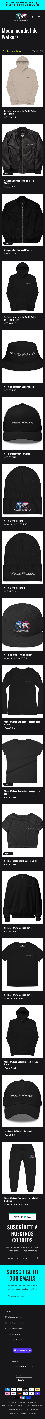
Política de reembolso (17, 1405)
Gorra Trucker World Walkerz (17, 453)
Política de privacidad (35, 1405)
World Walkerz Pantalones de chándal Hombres (21, 1199)
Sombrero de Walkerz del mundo (18, 1131)
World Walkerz (20, 1402)
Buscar (8, 1311)
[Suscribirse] (37, 1258)
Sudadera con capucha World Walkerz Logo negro (21, 112)
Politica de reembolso (14, 1328)
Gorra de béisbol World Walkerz (18, 654)
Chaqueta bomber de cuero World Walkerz (19, 181)
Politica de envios (12, 1334)
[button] (5, 17)
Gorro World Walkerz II (14, 587)
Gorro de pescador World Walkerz (19, 386)
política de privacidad (14, 1323)
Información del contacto (15, 1340)
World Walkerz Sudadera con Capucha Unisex (21, 1063)
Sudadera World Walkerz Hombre (19, 927)
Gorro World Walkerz (13, 520)
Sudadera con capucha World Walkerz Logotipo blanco (21, 318)
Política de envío (32, 1409)
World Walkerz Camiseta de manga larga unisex (22, 722)
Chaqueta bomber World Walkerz (18, 250)
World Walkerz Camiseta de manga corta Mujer (22, 792)
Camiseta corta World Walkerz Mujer (20, 860)
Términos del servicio (16, 1409)
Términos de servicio (14, 1317)
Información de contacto (18, 1413)
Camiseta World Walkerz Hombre (19, 994)
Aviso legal (34, 1413)
